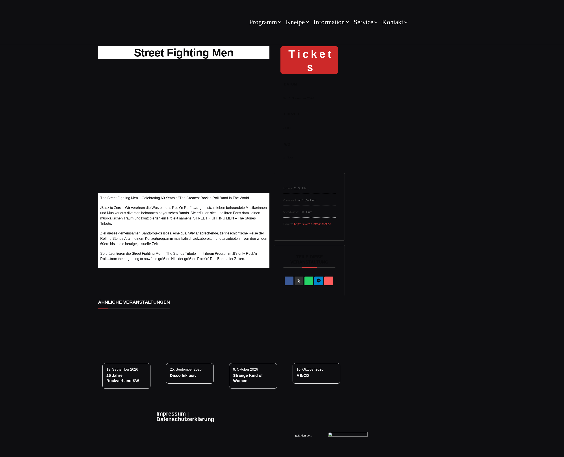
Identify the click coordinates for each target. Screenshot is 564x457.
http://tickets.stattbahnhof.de (312, 224)
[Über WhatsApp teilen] (308, 281)
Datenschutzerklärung (185, 419)
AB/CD (303, 375)
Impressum (171, 414)
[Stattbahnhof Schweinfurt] (169, 22)
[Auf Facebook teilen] (289, 281)
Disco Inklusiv (183, 375)
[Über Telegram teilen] (318, 281)
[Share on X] (299, 281)
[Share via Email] (328, 281)
